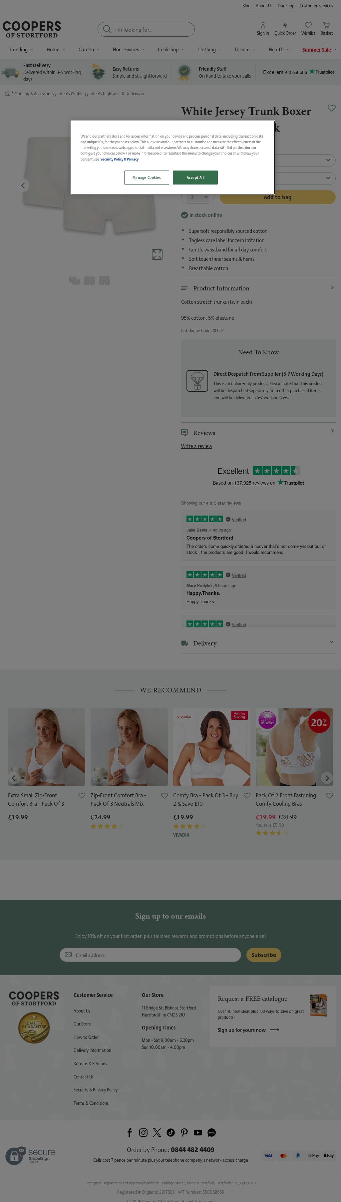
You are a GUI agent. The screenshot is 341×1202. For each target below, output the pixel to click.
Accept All (195, 177)
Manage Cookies (147, 177)
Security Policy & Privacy (120, 159)
